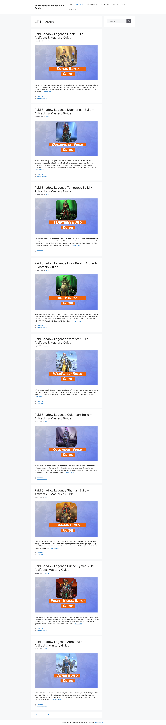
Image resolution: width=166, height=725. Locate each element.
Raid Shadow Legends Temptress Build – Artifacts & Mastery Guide (63, 189)
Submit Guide (73, 9)
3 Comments (40, 403)
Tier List (115, 4)
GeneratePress (100, 722)
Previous (38, 715)
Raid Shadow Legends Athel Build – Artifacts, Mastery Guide (60, 643)
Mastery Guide (105, 4)
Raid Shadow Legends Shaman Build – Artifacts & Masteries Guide (62, 492)
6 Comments (40, 554)
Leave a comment (42, 98)
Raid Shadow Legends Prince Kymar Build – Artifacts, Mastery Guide (65, 567)
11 (49, 715)
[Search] (128, 21)
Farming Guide (90, 4)
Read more (47, 92)
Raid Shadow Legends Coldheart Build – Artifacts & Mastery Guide (63, 416)
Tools (123, 4)
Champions (79, 4)
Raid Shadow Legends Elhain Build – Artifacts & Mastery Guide (60, 35)
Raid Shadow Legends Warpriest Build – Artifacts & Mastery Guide (63, 340)
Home (70, 4)
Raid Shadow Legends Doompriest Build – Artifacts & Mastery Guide (64, 111)
